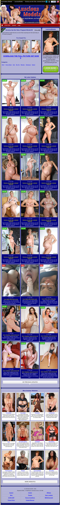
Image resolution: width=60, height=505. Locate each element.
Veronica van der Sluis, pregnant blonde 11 (29, 146)
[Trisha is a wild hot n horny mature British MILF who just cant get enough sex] (51, 402)
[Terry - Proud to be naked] (8, 431)
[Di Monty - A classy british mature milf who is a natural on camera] (22, 460)
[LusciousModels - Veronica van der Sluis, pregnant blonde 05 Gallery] (30, 203)
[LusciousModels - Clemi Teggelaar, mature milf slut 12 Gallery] (11, 318)
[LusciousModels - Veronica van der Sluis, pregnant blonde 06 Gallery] (11, 203)
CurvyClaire (23, 413)
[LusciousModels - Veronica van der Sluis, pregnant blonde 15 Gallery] (11, 92)
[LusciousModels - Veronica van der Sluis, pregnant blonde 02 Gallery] (30, 240)
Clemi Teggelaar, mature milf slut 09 (11, 370)
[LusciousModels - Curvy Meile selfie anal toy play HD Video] (11, 280)
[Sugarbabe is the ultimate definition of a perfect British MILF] (37, 431)
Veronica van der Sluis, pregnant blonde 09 (11, 183)
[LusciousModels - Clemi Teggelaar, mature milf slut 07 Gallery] (30, 355)
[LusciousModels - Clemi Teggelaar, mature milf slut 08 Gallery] (49, 355)
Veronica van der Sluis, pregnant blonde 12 (11, 146)
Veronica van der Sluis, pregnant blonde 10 (48, 146)
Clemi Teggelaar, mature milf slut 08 (49, 371)
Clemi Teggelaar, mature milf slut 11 (49, 336)
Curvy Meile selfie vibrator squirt (30, 299)
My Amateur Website (6, 1)
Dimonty (23, 470)
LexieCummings (8, 470)
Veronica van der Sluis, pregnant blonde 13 (48, 109)
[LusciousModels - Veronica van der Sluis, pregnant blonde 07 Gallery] (49, 166)
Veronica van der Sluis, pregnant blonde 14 (29, 109)
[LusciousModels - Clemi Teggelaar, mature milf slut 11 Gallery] (49, 319)
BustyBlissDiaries (23, 441)
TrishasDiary (8, 412)
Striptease (28, 64)
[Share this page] (53, 1)
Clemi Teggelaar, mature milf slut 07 (30, 372)
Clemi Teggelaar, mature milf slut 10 (30, 336)
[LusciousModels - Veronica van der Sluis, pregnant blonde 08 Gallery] (30, 166)
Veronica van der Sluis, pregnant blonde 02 (29, 257)
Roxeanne (37, 413)
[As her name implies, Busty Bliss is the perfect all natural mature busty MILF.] (22, 431)
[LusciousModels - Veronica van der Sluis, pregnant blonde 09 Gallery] (11, 166)
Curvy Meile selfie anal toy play (11, 299)
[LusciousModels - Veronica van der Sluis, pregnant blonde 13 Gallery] (49, 92)
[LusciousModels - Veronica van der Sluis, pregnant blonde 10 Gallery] (49, 129)
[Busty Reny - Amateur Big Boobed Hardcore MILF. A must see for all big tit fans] (51, 460)
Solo (14, 64)
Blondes (23, 64)
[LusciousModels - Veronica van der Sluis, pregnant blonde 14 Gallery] (30, 92)
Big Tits (18, 64)
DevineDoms (52, 441)
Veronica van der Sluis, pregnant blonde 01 (48, 257)
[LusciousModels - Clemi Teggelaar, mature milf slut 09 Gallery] (11, 354)
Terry (9, 442)
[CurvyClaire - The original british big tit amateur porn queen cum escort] (22, 402)
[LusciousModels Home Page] (2, 25)
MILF (3, 64)
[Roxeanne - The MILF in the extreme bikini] (37, 402)
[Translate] (57, 1)
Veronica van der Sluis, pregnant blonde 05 (29, 220)
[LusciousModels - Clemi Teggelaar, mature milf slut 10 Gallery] (30, 319)
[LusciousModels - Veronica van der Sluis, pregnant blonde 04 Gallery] (49, 203)
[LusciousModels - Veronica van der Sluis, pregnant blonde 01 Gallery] (49, 240)
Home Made (9, 64)
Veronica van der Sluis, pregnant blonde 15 (11, 109)
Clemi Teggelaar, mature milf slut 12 (11, 335)
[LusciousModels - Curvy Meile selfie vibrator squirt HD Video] (30, 280)
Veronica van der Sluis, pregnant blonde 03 (11, 257)
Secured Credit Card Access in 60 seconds (50, 69)
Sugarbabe (37, 441)
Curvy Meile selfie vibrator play (49, 299)
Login (19, 25)
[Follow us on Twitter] (46, 1)
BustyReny (51, 470)
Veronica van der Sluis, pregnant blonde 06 (11, 220)
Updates (14, 25)
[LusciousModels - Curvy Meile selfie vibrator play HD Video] (49, 280)
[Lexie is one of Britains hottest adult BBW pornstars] (8, 460)
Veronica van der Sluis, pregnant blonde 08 (29, 183)
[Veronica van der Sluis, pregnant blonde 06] (6, 46)
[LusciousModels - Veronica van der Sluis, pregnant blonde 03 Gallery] (11, 240)
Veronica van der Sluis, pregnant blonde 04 (48, 220)
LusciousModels (18, 1)
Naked (33, 64)
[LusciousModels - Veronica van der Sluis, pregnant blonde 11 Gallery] (30, 129)
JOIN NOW (7, 25)
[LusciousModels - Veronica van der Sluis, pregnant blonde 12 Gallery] (11, 129)
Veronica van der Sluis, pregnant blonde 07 (48, 183)
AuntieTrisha (52, 412)
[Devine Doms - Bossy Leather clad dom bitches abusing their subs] (51, 431)
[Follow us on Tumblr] (49, 1)
